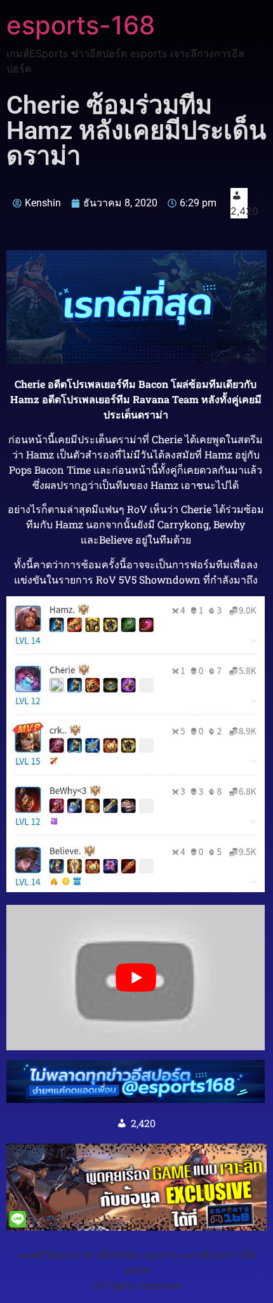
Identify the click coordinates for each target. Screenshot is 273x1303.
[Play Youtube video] (135, 977)
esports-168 (80, 25)
